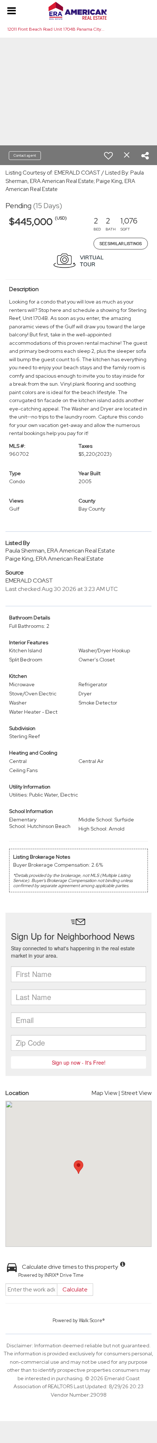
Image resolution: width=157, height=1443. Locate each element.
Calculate (75, 1289)
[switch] (108, 155)
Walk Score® (92, 1320)
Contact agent (25, 155)
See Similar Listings (121, 243)
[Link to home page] (78, 11)
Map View (104, 1093)
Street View (136, 1093)
